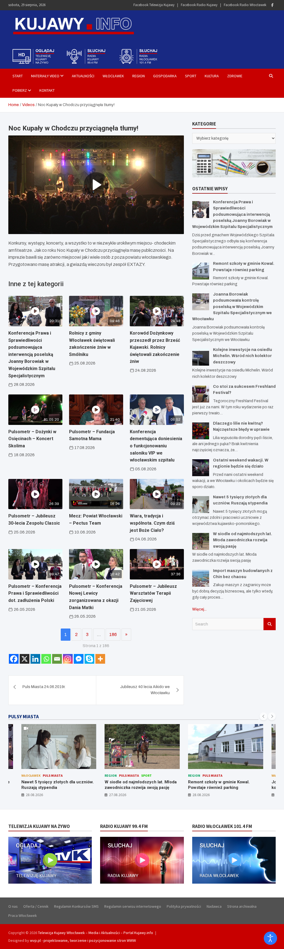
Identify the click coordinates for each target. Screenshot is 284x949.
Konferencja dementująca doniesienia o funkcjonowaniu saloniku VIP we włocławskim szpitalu (156, 446)
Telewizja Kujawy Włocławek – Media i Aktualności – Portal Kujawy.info (95, 932)
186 (113, 634)
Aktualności (83, 75)
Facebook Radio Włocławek (245, 4)
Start (17, 75)
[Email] (57, 659)
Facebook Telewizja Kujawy (153, 4)
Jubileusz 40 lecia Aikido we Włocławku (145, 690)
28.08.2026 (117, 794)
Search (269, 624)
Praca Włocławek (22, 915)
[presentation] (263, 716)
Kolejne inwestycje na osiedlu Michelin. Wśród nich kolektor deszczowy (242, 356)
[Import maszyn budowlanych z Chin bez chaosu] (200, 578)
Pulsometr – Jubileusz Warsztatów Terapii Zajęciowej (153, 593)
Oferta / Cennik (36, 906)
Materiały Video (45, 75)
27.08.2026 (34, 794)
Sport (190, 75)
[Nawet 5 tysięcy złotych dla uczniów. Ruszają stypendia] (200, 504)
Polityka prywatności (184, 906)
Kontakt (47, 90)
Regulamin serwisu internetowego (132, 906)
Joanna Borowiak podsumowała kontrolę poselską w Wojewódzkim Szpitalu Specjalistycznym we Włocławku (232, 306)
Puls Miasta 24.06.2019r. (43, 687)
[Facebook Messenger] (78, 659)
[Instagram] (68, 659)
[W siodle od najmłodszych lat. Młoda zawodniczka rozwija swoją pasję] (200, 541)
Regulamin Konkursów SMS (76, 906)
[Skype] (89, 659)
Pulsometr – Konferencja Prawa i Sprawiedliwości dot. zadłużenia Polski (35, 593)
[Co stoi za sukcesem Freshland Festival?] (200, 394)
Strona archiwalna (242, 906)
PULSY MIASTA (23, 717)
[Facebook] (272, 5)
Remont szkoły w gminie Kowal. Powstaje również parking (135, 784)
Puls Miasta (45, 775)
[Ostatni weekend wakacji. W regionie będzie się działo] (200, 467)
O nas (13, 906)
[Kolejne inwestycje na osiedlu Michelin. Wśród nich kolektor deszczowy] (200, 357)
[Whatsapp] (46, 659)
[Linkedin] (35, 659)
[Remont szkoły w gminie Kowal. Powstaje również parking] (200, 271)
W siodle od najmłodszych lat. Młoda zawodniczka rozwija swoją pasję (242, 540)
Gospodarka (165, 75)
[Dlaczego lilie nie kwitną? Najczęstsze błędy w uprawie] (200, 430)
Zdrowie (234, 75)
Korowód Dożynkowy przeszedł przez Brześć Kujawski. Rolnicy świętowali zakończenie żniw (155, 347)
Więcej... (199, 609)
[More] (100, 659)
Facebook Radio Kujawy (199, 4)
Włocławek (113, 75)
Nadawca (214, 906)
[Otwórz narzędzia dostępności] (270, 938)
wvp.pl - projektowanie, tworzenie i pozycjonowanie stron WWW (83, 940)
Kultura (212, 75)
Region (138, 75)
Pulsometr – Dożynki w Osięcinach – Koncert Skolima (32, 438)
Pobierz (19, 90)
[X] (24, 659)
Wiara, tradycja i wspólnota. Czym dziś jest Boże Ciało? (152, 523)
